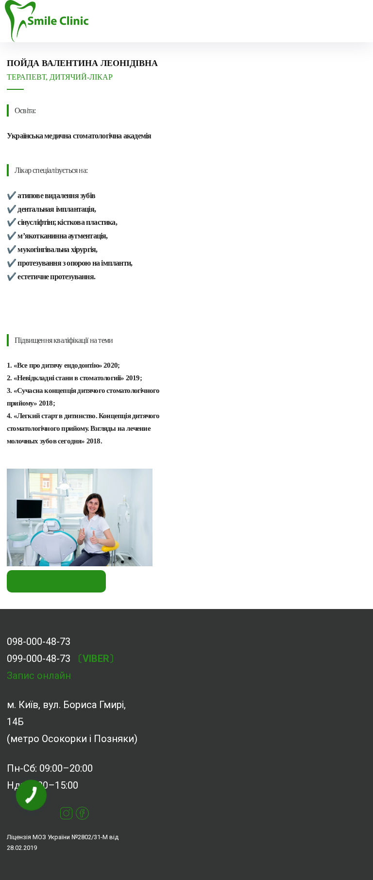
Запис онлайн (39, 675)
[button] (123, 21)
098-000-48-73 (38, 641)
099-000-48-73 (38, 658)
